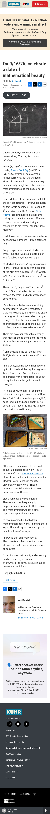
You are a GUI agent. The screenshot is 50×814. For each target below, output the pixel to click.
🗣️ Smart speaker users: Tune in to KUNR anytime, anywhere (25, 669)
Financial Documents (15, 742)
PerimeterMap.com (13, 32)
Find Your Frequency (14, 766)
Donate (41, 4)
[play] (4, 810)
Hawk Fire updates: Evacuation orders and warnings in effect (25, 22)
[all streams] (46, 810)
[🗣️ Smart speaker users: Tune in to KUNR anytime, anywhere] (25, 646)
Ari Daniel (16, 81)
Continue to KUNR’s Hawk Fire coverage (25, 43)
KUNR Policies (12, 772)
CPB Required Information (17, 736)
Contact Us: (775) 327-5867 (18, 760)
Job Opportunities (13, 754)
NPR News (10, 580)
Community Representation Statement (23, 748)
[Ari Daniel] (9, 604)
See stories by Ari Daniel (30, 617)
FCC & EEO (10, 778)
